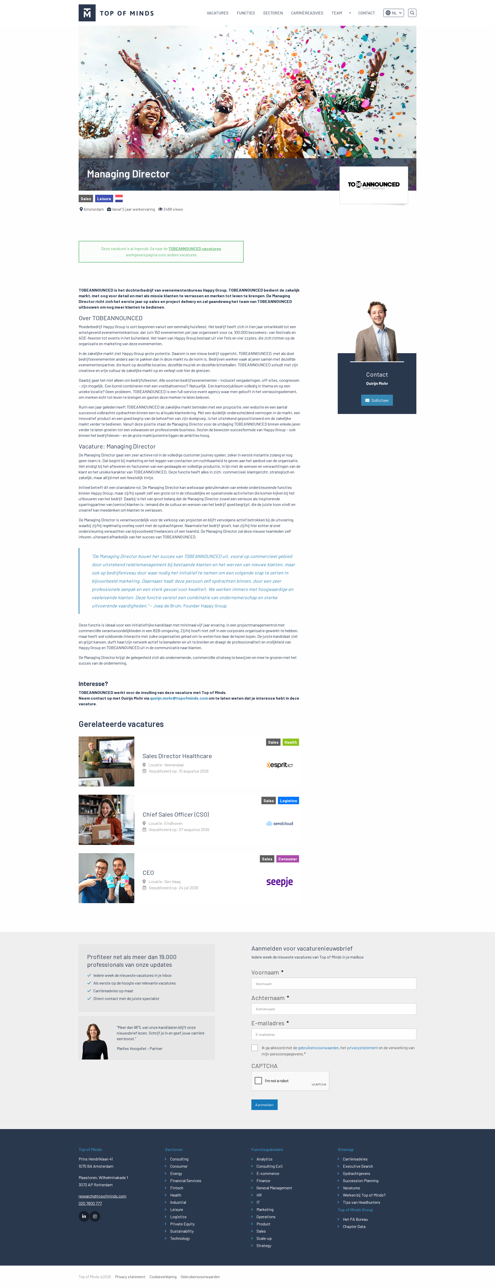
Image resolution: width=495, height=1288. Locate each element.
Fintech (176, 1187)
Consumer (179, 1166)
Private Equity (182, 1223)
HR (259, 1194)
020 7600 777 (90, 1203)
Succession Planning (360, 1180)
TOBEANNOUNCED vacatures (194, 248)
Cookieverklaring (163, 1277)
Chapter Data (354, 1226)
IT (258, 1202)
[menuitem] (218, 13)
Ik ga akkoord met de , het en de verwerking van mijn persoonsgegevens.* (338, 1050)
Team (337, 12)
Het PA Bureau (355, 1219)
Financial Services (185, 1180)
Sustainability (182, 1230)
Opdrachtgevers (356, 1173)
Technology (180, 1238)
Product (263, 1223)
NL (394, 12)
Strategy (264, 1245)
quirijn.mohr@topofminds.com (179, 698)
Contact (366, 12)
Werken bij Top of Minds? (364, 1194)
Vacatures (217, 12)
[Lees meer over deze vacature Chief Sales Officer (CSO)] (190, 820)
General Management (274, 1187)
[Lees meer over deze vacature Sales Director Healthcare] (190, 761)
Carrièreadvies (307, 12)
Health (175, 1194)
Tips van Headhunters (361, 1202)
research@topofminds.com (102, 1195)
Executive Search (358, 1166)
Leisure (176, 1209)
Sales (261, 1230)
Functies (246, 12)
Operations (266, 1216)
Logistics (178, 1216)
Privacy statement (130, 1277)
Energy (176, 1173)
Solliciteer (380, 400)
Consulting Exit (270, 1166)
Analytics (265, 1158)
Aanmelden (264, 1105)
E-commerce (268, 1173)
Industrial (178, 1202)
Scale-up (264, 1238)
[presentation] (290, 1081)
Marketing (265, 1209)
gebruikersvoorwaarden (318, 1047)
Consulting (179, 1158)
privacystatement (362, 1047)
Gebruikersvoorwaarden (200, 1277)
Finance (263, 1180)
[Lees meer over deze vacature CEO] (190, 878)
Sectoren (273, 12)
